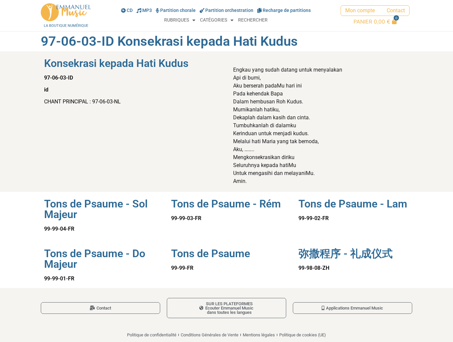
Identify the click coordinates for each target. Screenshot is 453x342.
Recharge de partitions (287, 10)
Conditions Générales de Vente (209, 334)
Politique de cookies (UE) (302, 334)
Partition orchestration (229, 10)
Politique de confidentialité (151, 334)
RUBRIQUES (176, 20)
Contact (396, 10)
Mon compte (360, 10)
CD (130, 10)
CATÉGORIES (213, 20)
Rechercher (253, 20)
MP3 (147, 10)
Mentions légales (259, 334)
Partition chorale (178, 10)
